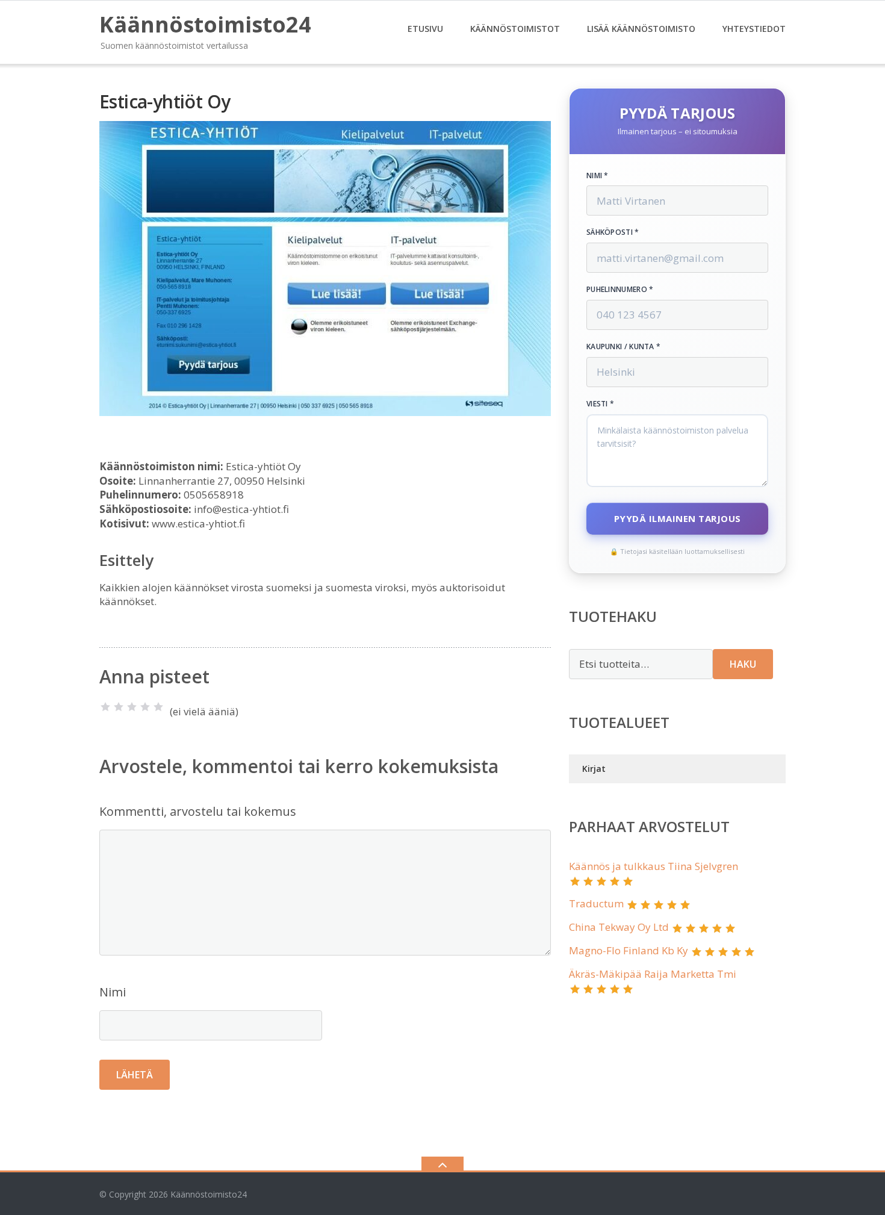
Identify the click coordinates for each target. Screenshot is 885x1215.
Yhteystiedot (754, 28)
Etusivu (425, 28)
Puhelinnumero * (620, 289)
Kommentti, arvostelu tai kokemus (197, 811)
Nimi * (597, 176)
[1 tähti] (105, 707)
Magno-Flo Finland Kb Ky (628, 950)
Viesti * (600, 404)
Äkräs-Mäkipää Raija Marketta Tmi (652, 974)
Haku (743, 664)
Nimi (112, 992)
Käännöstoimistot (515, 28)
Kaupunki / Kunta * (623, 347)
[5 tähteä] (158, 707)
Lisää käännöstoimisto (641, 28)
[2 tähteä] (119, 707)
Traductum (596, 903)
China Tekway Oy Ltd (619, 927)
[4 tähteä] (145, 707)
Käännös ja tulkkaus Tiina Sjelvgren (653, 866)
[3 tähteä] (132, 707)
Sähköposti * (612, 232)
